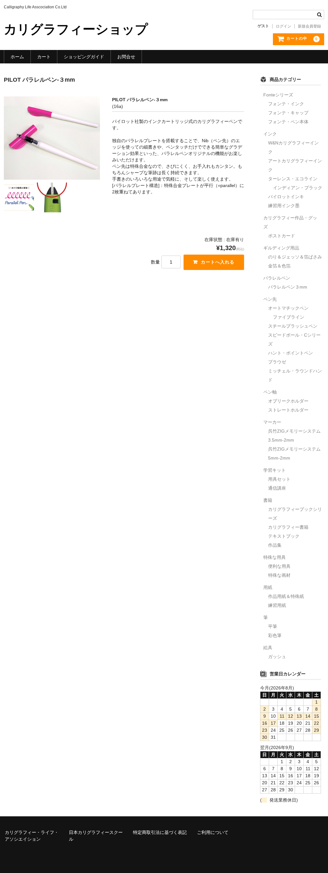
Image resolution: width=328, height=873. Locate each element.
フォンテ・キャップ (288, 112)
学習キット (274, 470)
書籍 (267, 500)
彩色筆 (275, 635)
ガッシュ (277, 656)
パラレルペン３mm (287, 287)
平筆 (272, 626)
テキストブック (283, 536)
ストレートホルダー (288, 409)
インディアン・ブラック (297, 187)
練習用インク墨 (283, 205)
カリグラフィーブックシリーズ (295, 514)
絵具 (267, 647)
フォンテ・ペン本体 (288, 121)
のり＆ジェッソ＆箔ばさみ (295, 256)
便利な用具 (279, 566)
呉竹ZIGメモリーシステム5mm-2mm (294, 453)
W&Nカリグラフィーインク (293, 147)
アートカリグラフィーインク (295, 165)
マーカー (272, 422)
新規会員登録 (309, 26)
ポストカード (281, 235)
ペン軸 (270, 392)
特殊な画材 (279, 575)
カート (44, 56)
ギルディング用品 (281, 247)
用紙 (267, 587)
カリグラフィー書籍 (288, 527)
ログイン (283, 26)
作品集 (275, 545)
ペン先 (270, 299)
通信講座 (277, 488)
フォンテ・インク (286, 103)
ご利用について (212, 832)
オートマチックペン (288, 308)
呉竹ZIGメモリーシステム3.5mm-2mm (294, 435)
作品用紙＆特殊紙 (286, 596)
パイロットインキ (286, 196)
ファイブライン (288, 317)
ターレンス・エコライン (292, 178)
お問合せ (126, 56)
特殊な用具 (274, 557)
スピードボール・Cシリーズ (294, 339)
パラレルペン (276, 278)
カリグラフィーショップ (76, 29)
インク (270, 133)
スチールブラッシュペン (292, 326)
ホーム (17, 56)
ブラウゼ (277, 361)
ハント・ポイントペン (290, 352)
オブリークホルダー (288, 401)
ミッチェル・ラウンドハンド (295, 375)
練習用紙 (277, 605)
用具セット (279, 479)
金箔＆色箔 (279, 265)
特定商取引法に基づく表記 (160, 832)
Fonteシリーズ (278, 94)
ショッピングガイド (84, 56)
